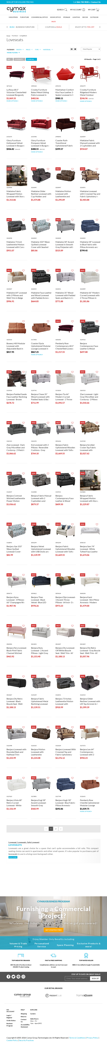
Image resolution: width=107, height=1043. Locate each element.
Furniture (15, 36)
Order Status (11, 1020)
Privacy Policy (92, 1038)
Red (9, 59)
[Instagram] (23, 977)
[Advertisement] (55, 875)
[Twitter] (13, 977)
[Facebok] (8, 977)
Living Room (23, 36)
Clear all (30, 59)
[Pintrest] (18, 977)
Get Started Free (53, 930)
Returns (23, 1017)
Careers (33, 1014)
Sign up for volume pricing (20, 2)
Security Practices (26, 1040)
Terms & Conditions (77, 1038)
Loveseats (19, 59)
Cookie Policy (12, 1040)
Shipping (24, 1014)
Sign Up (95, 978)
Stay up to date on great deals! (86, 974)
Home (8, 36)
